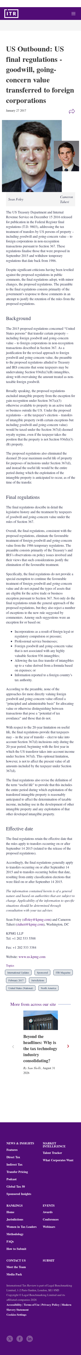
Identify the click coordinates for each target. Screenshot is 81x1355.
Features (11, 1149)
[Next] (68, 1046)
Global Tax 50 (15, 1186)
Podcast (11, 1179)
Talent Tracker (52, 1152)
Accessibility (14, 1304)
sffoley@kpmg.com (36, 919)
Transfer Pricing (17, 1171)
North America (48, 988)
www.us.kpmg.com (32, 956)
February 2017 (16, 980)
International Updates (18, 972)
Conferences (51, 1219)
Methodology (15, 1234)
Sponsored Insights (18, 1193)
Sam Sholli (34, 1068)
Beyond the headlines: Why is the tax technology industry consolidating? (40, 1048)
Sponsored (42, 972)
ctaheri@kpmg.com (30, 924)
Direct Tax (13, 1157)
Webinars (49, 1226)
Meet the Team (16, 1267)
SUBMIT (48, 1260)
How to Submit (16, 1248)
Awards (47, 1212)
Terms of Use (32, 1304)
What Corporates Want (58, 1160)
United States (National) (20, 988)
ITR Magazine (63, 972)
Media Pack (14, 1274)
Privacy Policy (50, 1304)
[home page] (11, 13)
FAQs (10, 1241)
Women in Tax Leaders (21, 1226)
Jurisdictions (37, 980)
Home (10, 1212)
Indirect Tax (14, 1164)
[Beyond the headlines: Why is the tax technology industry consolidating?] (40, 1020)
